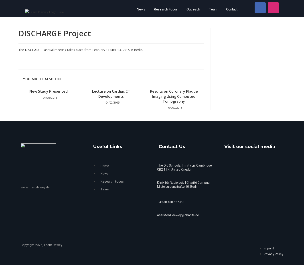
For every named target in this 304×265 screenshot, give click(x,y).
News (141, 9)
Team (213, 9)
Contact (231, 9)
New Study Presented (48, 91)
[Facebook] (260, 7)
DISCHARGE (33, 50)
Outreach (193, 9)
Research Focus (166, 9)
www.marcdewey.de (35, 187)
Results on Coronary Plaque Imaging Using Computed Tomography (174, 96)
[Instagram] (273, 7)
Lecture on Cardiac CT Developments (111, 94)
